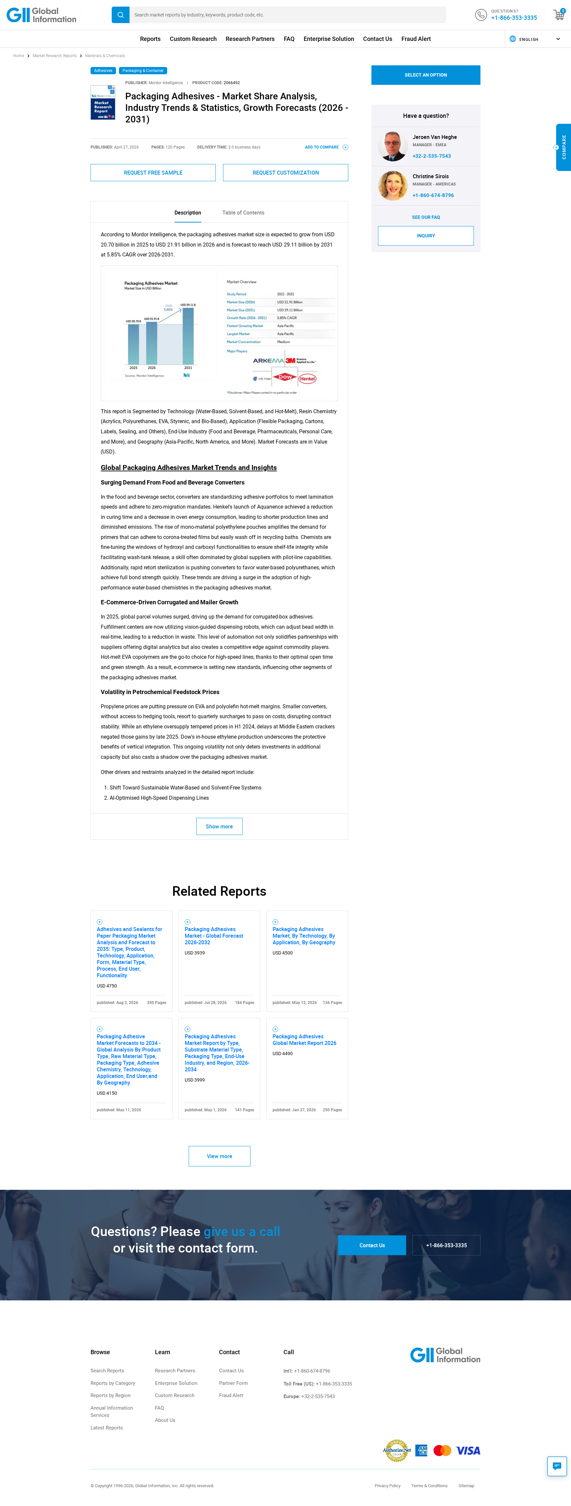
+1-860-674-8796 (433, 195)
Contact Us (377, 38)
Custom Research (193, 38)
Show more (219, 826)
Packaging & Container (143, 70)
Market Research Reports (55, 55)
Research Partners (250, 38)
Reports (150, 38)
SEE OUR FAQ (426, 217)
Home (19, 55)
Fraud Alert (416, 38)
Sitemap (466, 1485)
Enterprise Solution (329, 38)
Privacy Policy (387, 1485)
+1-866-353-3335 (514, 17)
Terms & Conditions (429, 1485)
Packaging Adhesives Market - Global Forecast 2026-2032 (214, 935)
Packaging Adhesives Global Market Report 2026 (304, 1040)
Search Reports (107, 1371)
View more (219, 1156)
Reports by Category (113, 1383)
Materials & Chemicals (105, 55)
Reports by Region (111, 1395)
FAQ (289, 38)
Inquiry (426, 235)
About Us (165, 1420)
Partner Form (233, 1383)
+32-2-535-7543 (432, 156)
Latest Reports (107, 1428)
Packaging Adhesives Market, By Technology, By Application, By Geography (304, 935)
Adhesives (103, 70)
